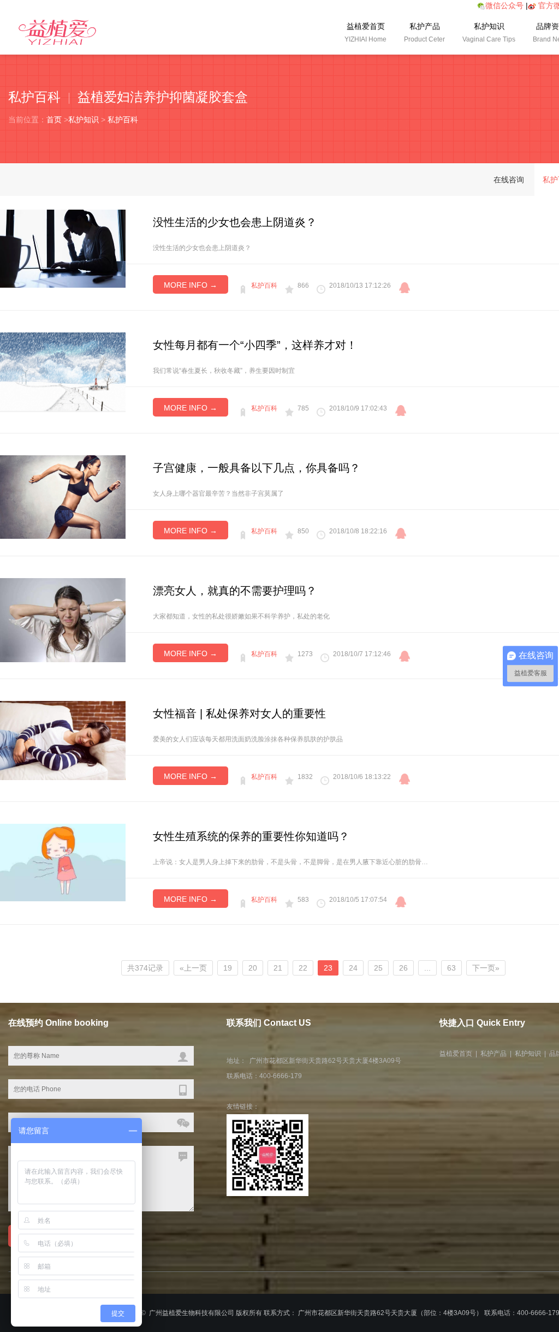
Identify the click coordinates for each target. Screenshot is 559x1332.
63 (451, 968)
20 (252, 968)
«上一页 (193, 968)
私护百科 (123, 119)
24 (353, 968)
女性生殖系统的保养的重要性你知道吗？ (251, 836)
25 (378, 968)
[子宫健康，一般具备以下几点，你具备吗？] (63, 496)
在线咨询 (508, 179)
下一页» (485, 968)
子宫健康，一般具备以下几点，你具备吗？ (256, 468)
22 (303, 968)
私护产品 (424, 32)
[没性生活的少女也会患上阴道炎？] (63, 247)
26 (403, 968)
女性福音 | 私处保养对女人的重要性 (239, 713)
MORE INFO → (190, 285)
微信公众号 (504, 5)
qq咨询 (405, 288)
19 (227, 968)
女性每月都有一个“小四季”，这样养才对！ (255, 345)
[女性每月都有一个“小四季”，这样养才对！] (63, 371)
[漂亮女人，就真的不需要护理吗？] (63, 619)
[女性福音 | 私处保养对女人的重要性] (63, 739)
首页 (54, 119)
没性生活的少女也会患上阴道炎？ (235, 222)
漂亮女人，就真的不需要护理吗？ (235, 591)
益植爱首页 (365, 32)
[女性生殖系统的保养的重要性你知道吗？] (63, 862)
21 (277, 968)
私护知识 (488, 32)
